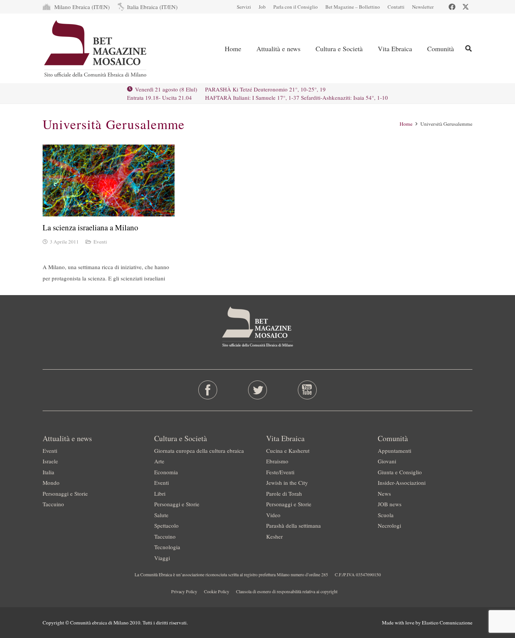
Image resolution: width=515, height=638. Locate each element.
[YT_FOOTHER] (307, 390)
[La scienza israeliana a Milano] (109, 180)
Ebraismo (277, 461)
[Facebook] (452, 7)
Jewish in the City (287, 482)
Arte (159, 461)
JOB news (390, 504)
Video (273, 515)
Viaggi (162, 558)
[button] (306, 48)
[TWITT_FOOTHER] (257, 390)
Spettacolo (166, 525)
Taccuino (53, 504)
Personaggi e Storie (65, 493)
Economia (166, 472)
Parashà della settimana (293, 525)
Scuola (386, 515)
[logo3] (96, 48)
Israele (50, 461)
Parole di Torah (284, 493)
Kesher (274, 536)
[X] (465, 7)
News (384, 493)
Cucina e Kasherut (288, 450)
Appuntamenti (394, 450)
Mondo (51, 482)
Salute (161, 515)
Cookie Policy (216, 591)
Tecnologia (167, 547)
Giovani (387, 461)
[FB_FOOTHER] (208, 390)
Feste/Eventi (280, 472)
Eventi (100, 241)
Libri (160, 493)
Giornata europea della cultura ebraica (199, 450)
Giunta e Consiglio (400, 472)
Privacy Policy (184, 591)
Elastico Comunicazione (447, 622)
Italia (48, 472)
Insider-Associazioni (402, 482)
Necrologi (389, 525)
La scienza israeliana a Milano (90, 227)
